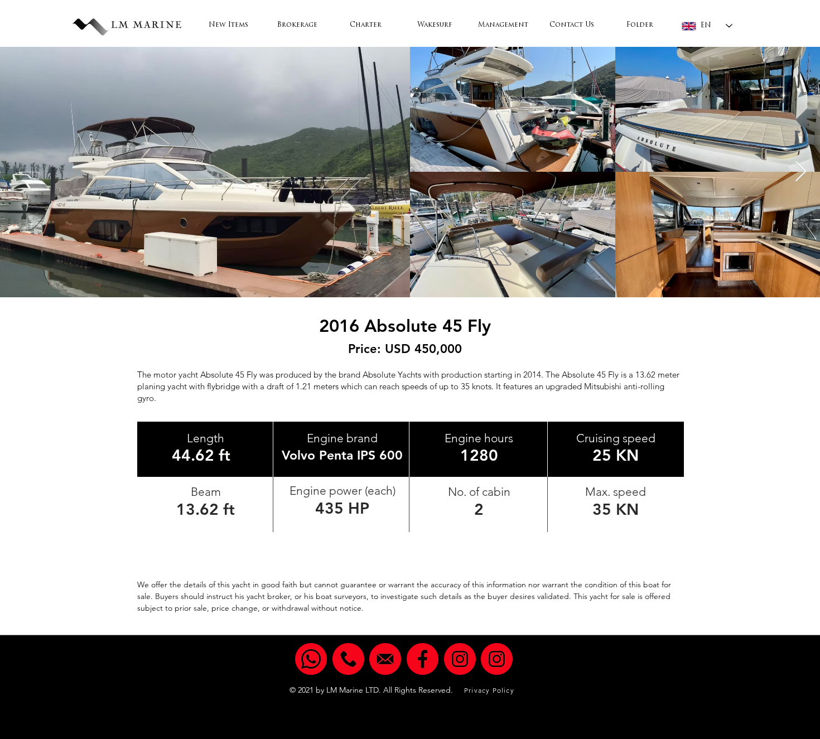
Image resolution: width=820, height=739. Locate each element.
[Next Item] (800, 172)
